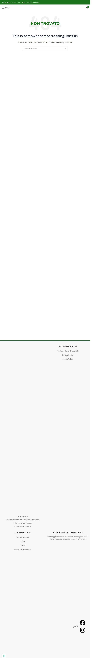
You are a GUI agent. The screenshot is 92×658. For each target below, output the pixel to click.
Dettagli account (22, 537)
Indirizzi (22, 545)
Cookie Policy (67, 359)
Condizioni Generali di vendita (67, 351)
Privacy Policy (67, 355)
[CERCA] (65, 48)
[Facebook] (82, 623)
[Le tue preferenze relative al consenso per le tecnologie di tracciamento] (4, 656)
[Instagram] (82, 630)
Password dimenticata (22, 549)
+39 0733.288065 (32, 2)
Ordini (22, 541)
